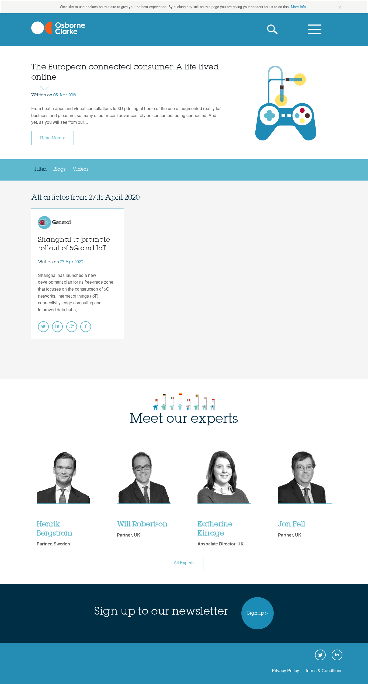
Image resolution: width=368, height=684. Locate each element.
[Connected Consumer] (58, 28)
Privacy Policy (285, 670)
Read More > (52, 138)
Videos (80, 169)
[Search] (274, 29)
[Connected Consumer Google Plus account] (71, 326)
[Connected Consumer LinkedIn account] (57, 326)
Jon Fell (291, 524)
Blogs (59, 169)
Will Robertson (142, 524)
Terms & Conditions (323, 670)
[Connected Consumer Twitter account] (43, 326)
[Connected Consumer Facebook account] (85, 326)
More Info (298, 6)
